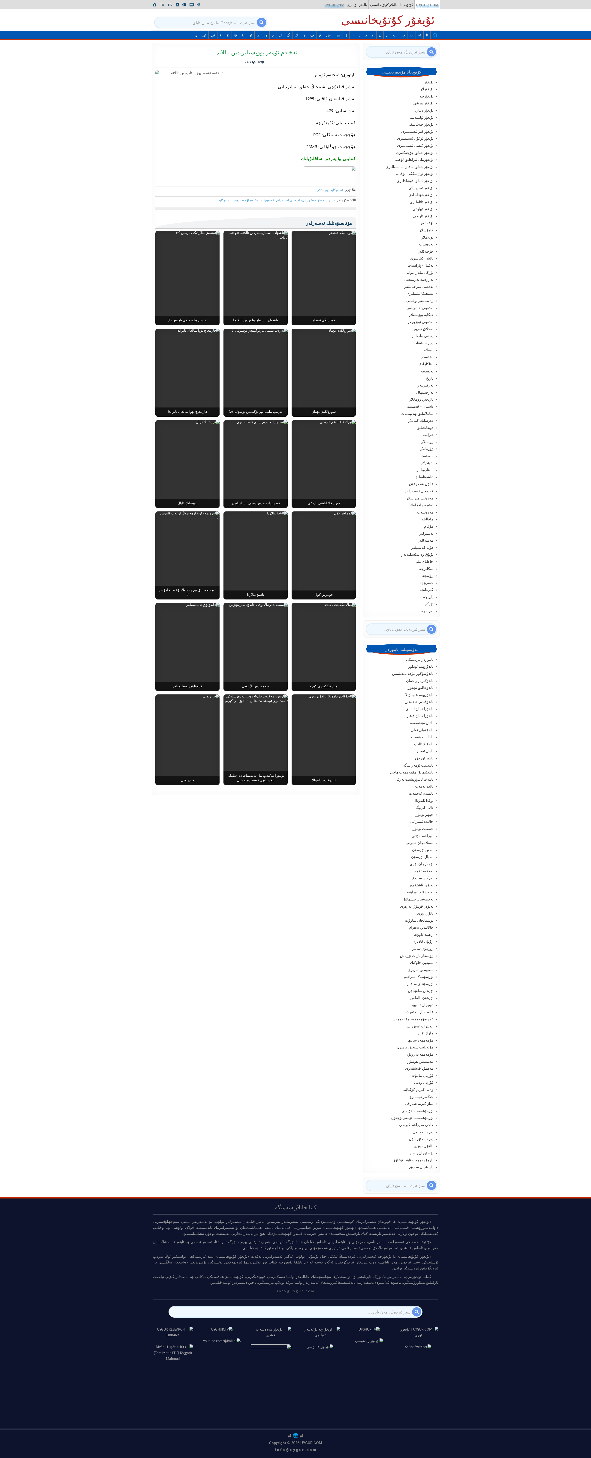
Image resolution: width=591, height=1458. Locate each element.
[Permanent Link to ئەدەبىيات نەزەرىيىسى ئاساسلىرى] (255, 464)
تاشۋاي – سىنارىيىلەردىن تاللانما (255, 320)
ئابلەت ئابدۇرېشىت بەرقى (414, 780)
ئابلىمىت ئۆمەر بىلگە (418, 765)
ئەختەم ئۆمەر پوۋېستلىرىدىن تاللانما (255, 53)
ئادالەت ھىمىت (422, 737)
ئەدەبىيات (267, 200)
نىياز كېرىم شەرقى (419, 1104)
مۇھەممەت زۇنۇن (419, 1055)
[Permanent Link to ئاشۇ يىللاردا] (255, 555)
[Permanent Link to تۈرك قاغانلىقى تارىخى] (324, 464)
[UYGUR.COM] (155, 5)
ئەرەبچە (427, 611)
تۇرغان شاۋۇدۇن (420, 991)
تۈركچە (427, 604)
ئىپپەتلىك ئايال (187, 503)
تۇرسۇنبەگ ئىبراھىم (418, 977)
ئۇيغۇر (428, 82)
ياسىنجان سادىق (421, 1167)
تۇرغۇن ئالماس (421, 998)
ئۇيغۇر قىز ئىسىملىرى (417, 132)
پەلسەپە (427, 371)
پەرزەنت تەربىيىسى (418, 280)
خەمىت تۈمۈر (423, 829)
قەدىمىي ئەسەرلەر (419, 491)
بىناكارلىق (426, 364)
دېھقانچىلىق (424, 428)
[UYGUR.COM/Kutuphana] (177, 5)
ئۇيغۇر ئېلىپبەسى (420, 118)
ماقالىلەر (426, 519)
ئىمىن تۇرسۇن (422, 850)
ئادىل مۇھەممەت (420, 723)
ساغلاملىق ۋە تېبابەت (417, 414)
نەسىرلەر (426, 534)
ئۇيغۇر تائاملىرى (421, 202)
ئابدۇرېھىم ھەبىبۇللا (419, 695)
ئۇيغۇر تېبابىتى (423, 209)
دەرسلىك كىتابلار (420, 421)
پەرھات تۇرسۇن (421, 1139)
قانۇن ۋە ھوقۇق (421, 484)
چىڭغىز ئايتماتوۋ (421, 1097)
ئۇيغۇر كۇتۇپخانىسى (388, 21)
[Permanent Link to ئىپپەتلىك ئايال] (187, 464)
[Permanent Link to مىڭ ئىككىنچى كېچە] (324, 647)
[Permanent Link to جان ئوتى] (187, 739)
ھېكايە (222, 200)
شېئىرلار (427, 463)
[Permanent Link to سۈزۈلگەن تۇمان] (324, 373)
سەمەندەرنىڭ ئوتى (255, 686)
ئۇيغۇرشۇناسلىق (421, 195)
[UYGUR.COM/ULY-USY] (184, 4)
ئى (204, 35)
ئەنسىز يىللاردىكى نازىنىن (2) (187, 320)
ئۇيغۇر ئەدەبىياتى (420, 188)
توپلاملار (427, 237)
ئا (427, 35)
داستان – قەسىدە (420, 407)
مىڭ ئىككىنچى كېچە (324, 686)
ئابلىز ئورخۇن (423, 758)
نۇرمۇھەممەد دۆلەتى (417, 1111)
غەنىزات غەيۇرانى (420, 1026)
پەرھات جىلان (423, 1132)
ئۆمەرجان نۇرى (421, 864)
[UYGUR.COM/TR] (162, 5)
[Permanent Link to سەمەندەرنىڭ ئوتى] (255, 647)
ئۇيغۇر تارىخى (423, 216)
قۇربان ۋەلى (423, 1083)
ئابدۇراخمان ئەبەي (419, 709)
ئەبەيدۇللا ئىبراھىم (420, 892)
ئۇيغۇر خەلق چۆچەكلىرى (414, 153)
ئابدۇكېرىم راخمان (419, 681)
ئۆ (235, 35)
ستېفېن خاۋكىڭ (421, 963)
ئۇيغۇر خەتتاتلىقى (420, 125)
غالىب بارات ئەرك (419, 1012)
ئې (213, 35)
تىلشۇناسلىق (424, 477)
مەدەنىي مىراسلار (419, 498)
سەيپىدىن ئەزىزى (420, 970)
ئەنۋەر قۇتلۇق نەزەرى (416, 907)
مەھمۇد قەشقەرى (419, 1069)
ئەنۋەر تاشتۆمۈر (421, 885)
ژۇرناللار (426, 449)
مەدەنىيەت (425, 512)
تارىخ (429, 379)
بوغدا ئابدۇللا (424, 801)
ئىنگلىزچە (426, 569)
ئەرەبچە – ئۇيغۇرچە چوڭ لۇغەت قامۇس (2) (187, 593)
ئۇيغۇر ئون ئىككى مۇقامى (414, 174)
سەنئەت (427, 456)
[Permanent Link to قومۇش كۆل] (324, 555)
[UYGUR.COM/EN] (170, 5)
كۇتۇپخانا (406, 5)
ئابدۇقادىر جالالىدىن (419, 702)
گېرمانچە (426, 590)
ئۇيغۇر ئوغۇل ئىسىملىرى (415, 139)
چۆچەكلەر (425, 252)
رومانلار (427, 442)
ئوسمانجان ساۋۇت (419, 921)
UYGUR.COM (427, 5)
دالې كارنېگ (424, 808)
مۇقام (428, 526)
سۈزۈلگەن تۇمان (323, 412)
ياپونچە (428, 597)
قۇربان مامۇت (422, 1076)
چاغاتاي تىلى (424, 562)
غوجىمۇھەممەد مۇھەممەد (413, 1019)
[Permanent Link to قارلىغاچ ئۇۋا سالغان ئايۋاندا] (187, 373)
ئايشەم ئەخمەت (421, 794)
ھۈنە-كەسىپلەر (422, 548)
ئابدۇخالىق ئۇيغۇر (420, 688)
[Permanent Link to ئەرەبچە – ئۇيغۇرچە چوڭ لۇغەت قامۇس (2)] (187, 555)
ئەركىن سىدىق (422, 878)
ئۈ (227, 35)
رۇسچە (427, 576)
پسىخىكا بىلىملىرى (420, 294)
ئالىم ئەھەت (424, 786)
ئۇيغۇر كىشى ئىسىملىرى (415, 146)
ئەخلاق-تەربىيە (422, 329)
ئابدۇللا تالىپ (423, 744)
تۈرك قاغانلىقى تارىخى (324, 503)
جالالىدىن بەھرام (421, 928)
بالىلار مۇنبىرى (357, 5)
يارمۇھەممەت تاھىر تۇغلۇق (412, 1160)
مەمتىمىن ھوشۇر (420, 1062)
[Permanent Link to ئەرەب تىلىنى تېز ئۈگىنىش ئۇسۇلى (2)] (255, 373)
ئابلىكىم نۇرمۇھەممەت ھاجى (411, 772)
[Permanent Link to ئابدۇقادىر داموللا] (324, 739)
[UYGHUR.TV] (191, 5)
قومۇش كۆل (324, 595)
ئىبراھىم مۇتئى (422, 836)
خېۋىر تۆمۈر (424, 815)
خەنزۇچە (426, 583)
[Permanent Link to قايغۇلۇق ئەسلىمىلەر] (187, 647)
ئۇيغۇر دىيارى (423, 110)
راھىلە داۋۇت (423, 935)
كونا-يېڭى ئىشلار (323, 320)
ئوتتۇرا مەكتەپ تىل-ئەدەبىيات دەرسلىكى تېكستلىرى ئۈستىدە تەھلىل (255, 778)
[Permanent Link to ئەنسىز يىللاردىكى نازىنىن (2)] (187, 278)
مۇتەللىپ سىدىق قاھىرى (414, 1047)
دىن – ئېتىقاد (424, 343)
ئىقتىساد (427, 357)
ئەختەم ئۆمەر (250, 200)
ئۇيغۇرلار (426, 89)
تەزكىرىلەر (425, 385)
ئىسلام (428, 350)
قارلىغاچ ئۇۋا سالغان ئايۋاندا (187, 412)
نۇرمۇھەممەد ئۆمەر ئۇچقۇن (412, 1118)
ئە (419, 35)
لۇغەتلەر (426, 223)
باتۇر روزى (425, 913)
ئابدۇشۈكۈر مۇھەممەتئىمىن (412, 674)
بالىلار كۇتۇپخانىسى (384, 5)
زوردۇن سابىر (422, 949)
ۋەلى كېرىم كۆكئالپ (417, 1090)
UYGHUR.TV (334, 5)
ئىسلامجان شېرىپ (419, 843)
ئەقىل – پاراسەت (420, 266)
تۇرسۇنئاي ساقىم (420, 984)
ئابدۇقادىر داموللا (324, 780)
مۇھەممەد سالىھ (420, 1040)
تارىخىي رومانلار (421, 399)
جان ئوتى (187, 780)
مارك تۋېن (425, 1033)
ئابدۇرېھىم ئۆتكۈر (420, 667)
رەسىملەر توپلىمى (419, 301)
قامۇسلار (426, 230)
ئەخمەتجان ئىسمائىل (417, 899)
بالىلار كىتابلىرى (421, 258)
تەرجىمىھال (424, 393)
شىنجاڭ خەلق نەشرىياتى (318, 200)
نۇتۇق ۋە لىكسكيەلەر (417, 555)
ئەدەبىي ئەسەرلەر (288, 200)
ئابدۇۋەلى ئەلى (422, 730)
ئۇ (243, 35)
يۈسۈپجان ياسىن (421, 1153)
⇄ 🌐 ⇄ (296, 1435)
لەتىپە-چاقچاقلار (421, 505)
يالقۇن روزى (423, 1146)
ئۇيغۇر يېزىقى (423, 103)
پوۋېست (233, 200)
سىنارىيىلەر (425, 470)
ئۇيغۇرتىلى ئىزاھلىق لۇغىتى (413, 160)
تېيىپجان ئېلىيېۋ (422, 1005)
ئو (250, 35)
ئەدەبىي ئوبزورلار (420, 322)
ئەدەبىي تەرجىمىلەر (418, 287)
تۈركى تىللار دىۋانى (419, 273)
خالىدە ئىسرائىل (421, 822)
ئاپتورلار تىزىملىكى (419, 660)
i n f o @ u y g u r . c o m (295, 1450)
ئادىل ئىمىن (425, 751)
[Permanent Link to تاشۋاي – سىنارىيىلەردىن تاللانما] (255, 278)
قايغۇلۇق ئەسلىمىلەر (187, 686)
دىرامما (427, 435)
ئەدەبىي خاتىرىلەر (420, 308)
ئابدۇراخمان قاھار (420, 716)
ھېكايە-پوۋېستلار (327, 190)
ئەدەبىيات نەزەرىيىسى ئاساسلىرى (255, 503)
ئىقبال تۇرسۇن (422, 857)
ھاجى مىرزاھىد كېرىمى (416, 1125)
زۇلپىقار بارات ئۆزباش (416, 956)
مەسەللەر (425, 541)
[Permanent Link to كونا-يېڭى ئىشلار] (324, 278)
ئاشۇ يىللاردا (255, 595)
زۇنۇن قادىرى (423, 942)
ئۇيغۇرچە (426, 96)
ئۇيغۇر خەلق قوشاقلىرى (415, 181)
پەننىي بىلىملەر (422, 336)
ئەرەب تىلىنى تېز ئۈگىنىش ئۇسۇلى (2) (255, 412)
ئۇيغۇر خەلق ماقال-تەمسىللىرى (409, 167)
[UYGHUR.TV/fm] (199, 5)
